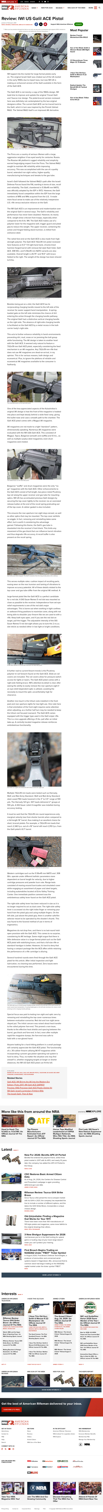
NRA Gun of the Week (76, 8)
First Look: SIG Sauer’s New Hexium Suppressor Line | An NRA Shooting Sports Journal (90, 1132)
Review (9, 1073)
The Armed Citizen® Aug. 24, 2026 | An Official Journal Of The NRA (64, 1319)
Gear (30, 1245)
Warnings (37, 1509)
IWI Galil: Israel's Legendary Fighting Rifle (25, 1090)
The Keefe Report (86, 1371)
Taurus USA (6, 1327)
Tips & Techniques (34, 1229)
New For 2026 (47, 8)
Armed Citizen (28, 1187)
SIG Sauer (50, 1073)
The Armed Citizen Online (62, 1327)
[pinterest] (45, 23)
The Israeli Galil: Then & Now (20, 1093)
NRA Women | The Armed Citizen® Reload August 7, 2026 (63, 1351)
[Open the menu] (95, 7)
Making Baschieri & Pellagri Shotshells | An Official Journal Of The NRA (12, 1352)
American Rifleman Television (10, 1300)
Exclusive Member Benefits (87, 1434)
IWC (81, 1327)
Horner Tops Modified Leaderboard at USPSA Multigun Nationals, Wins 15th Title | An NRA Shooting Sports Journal (64, 1134)
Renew (26, 2)
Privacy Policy (5, 1509)
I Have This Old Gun (35, 1299)
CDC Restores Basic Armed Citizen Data (43, 1175)
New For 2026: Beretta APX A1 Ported (45, 1155)
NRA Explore (57, 1437)
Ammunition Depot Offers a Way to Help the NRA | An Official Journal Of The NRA (89, 1356)
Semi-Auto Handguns (25, 25)
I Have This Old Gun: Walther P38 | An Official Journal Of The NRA (38, 1354)
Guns (30, 1169)
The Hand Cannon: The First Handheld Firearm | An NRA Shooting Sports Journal (38, 1336)
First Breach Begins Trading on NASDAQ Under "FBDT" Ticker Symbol (45, 1251)
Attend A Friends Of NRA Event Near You (88, 1497)
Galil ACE (26, 1073)
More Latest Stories (59, 1275)
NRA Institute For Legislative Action (64, 1434)
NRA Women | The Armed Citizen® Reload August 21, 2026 (63, 1334)
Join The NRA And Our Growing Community (37, 1497)
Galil (21, 1073)
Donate (32, 2)
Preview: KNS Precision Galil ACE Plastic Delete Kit (29, 1087)
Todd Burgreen (29, 1074)
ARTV (3, 1364)
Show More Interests (62, 1390)
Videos (29, 1437)
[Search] (99, 8)
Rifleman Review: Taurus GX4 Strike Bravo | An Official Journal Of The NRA (12, 1321)
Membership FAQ (84, 1437)
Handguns (14, 25)
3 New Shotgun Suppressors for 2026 (44, 1234)
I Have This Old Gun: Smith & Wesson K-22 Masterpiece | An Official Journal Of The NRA (38, 1321)
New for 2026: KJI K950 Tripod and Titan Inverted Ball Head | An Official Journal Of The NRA (89, 1335)
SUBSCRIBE (12, 1410)
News (34, 8)
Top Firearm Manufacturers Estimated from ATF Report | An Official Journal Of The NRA (36, 1134)
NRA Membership (84, 1431)
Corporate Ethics (26, 1509)
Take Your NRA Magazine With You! (11, 1497)
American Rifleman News (89, 1299)
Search (4, 1442)
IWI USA (16, 1073)
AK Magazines (18, 1074)
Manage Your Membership (87, 1440)
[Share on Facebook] (36, 23)
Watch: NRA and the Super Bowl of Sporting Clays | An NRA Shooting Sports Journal (12, 1334)
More (15, 1150)
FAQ (3, 1437)
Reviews (59, 8)
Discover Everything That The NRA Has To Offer (63, 1499)
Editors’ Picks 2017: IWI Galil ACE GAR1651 (25, 1084)
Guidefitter (87, 1327)
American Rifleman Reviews (10, 1372)
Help (3, 1440)
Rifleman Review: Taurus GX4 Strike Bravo (43, 1194)
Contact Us (5, 1434)
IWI (13, 1073)
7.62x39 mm (42, 1073)
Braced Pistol (34, 1073)
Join (21, 2)
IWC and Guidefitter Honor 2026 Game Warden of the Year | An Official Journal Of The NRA (90, 1321)
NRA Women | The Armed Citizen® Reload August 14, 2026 (63, 1343)
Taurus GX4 (11, 1329)
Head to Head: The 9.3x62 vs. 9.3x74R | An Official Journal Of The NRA (12, 1132)
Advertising (5, 1431)
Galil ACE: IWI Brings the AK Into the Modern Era (28, 1081)
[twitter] (41, 23)
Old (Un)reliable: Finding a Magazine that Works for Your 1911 (44, 1217)
